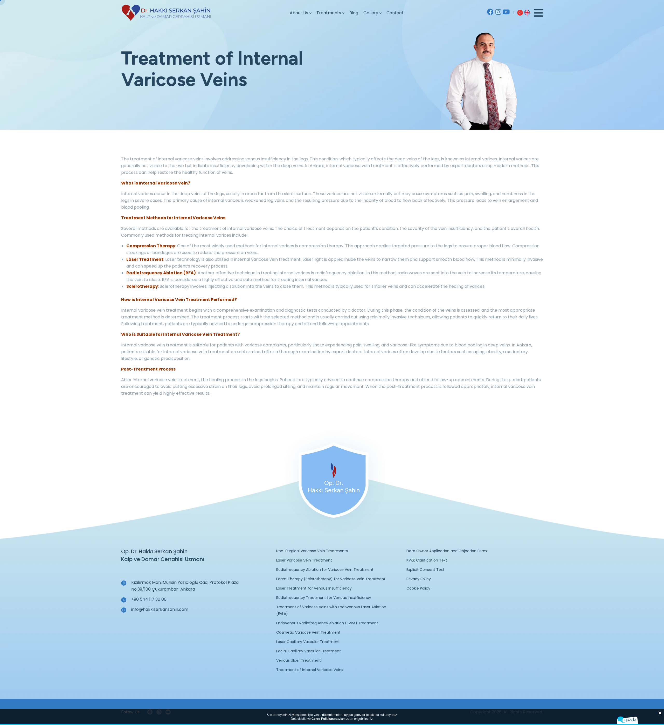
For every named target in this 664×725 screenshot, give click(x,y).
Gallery (370, 13)
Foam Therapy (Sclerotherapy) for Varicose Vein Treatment (330, 579)
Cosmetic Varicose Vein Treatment (308, 632)
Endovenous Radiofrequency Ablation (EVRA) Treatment (327, 623)
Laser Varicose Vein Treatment (304, 560)
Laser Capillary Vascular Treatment (308, 641)
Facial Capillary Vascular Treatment (308, 651)
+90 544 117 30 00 (149, 599)
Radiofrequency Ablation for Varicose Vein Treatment (325, 569)
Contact (395, 13)
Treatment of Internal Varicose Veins (309, 669)
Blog (353, 13)
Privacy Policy (418, 579)
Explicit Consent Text (425, 569)
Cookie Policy (418, 588)
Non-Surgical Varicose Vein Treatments (312, 550)
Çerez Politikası (323, 719)
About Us (299, 13)
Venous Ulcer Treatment (298, 660)
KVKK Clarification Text (426, 560)
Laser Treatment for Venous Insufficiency (314, 588)
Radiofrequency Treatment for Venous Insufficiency (323, 597)
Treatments (328, 13)
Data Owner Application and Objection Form (446, 550)
